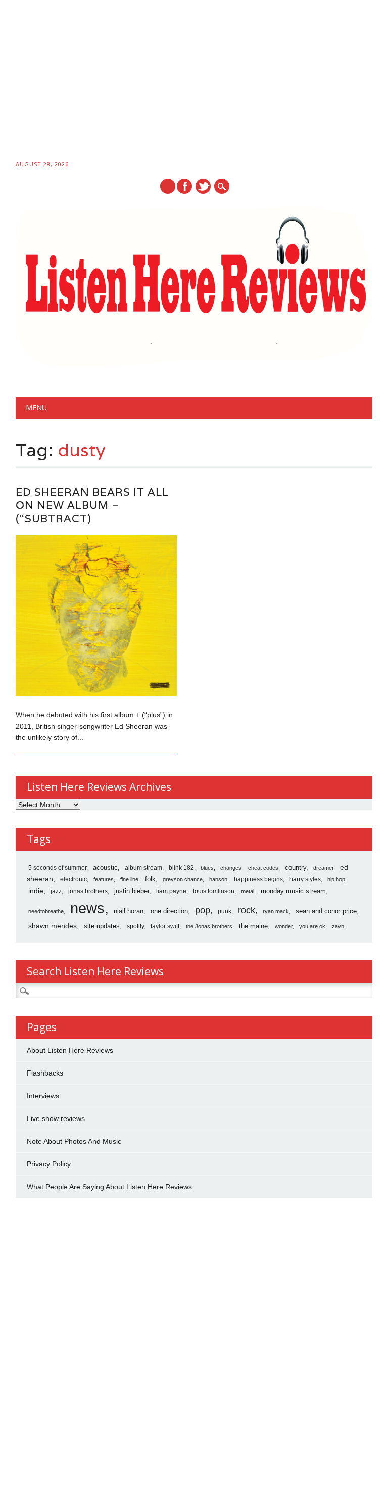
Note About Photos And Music (74, 1141)
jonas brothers (88, 891)
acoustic (105, 867)
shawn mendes (52, 926)
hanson (218, 879)
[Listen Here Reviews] (194, 364)
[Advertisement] (194, 82)
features (103, 879)
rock (246, 910)
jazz (56, 891)
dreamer (323, 868)
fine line (129, 879)
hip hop (336, 879)
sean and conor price (326, 911)
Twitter (203, 186)
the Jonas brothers (209, 926)
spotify (135, 926)
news (87, 908)
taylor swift (165, 926)
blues (207, 868)
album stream (143, 867)
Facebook (184, 186)
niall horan (128, 911)
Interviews (43, 1096)
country (295, 867)
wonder (284, 926)
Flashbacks (45, 1073)
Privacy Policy (49, 1164)
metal (247, 891)
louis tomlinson (213, 891)
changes (230, 868)
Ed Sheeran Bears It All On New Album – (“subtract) (92, 505)
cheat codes (263, 868)
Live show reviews (56, 1118)
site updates (102, 926)
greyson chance (183, 879)
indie (35, 890)
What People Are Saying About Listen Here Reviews (109, 1187)
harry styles (305, 879)
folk (150, 879)
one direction (169, 911)
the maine (253, 926)
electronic (73, 879)
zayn (338, 926)
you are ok (312, 926)
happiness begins (258, 879)
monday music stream (293, 891)
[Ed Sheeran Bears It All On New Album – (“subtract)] (96, 693)
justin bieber (131, 891)
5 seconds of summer (57, 867)
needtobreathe (46, 911)
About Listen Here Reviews (70, 1050)
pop (202, 910)
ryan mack (276, 911)
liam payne (171, 891)
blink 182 (181, 867)
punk (224, 911)
